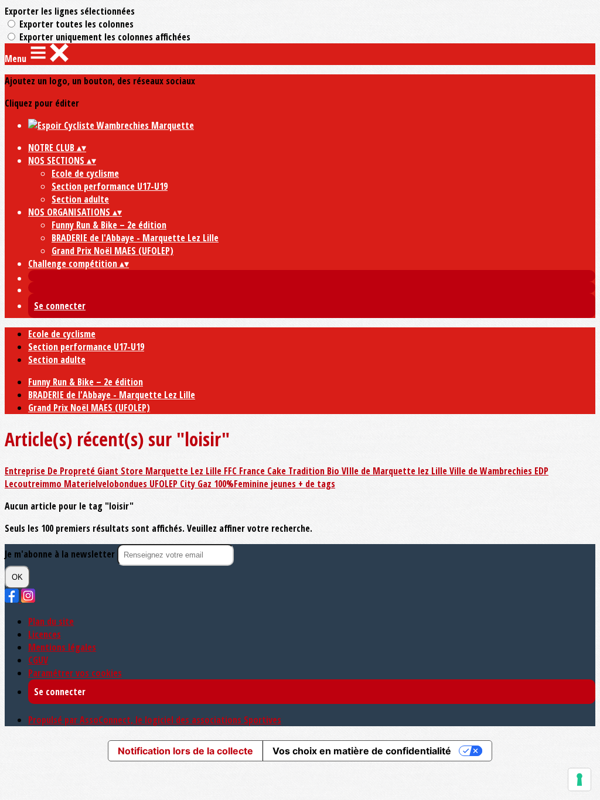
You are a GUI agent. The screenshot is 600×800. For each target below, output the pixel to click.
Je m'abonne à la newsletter (61, 554)
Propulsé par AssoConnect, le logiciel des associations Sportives (154, 719)
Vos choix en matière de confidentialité (361, 751)
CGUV (38, 660)
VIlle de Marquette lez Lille (395, 470)
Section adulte (80, 199)
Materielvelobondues (106, 483)
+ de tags (316, 483)
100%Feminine (242, 483)
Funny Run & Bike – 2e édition (109, 224)
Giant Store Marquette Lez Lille (160, 470)
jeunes (284, 483)
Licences (44, 634)
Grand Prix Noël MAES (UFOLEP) (112, 250)
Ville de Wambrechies (491, 470)
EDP (541, 470)
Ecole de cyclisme (85, 173)
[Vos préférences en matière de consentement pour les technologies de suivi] (579, 779)
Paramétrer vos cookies (75, 672)
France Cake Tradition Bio (290, 470)
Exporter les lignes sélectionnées (70, 11)
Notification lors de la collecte (185, 751)
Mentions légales (62, 647)
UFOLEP (164, 483)
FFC (231, 470)
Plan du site (51, 621)
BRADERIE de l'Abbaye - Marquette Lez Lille (135, 237)
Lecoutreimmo (34, 483)
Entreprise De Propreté (51, 470)
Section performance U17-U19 (110, 186)
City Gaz (197, 483)
